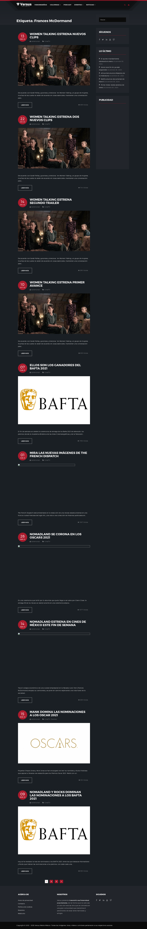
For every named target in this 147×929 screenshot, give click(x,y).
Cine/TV (47, 41)
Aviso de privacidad (25, 900)
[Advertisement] (112, 136)
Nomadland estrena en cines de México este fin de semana (58, 623)
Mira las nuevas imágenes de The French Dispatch (58, 454)
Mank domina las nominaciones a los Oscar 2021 (57, 713)
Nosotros (21, 910)
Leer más (25, 105)
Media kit (21, 913)
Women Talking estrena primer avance (57, 284)
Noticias (90, 5)
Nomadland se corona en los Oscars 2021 (55, 535)
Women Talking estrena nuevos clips (58, 35)
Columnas (55, 5)
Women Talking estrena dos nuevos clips (54, 118)
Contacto (21, 903)
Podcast (67, 5)
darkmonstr (35, 41)
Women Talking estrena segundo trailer (51, 201)
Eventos (78, 5)
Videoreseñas (40, 5)
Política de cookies (25, 907)
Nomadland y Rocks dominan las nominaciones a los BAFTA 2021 (56, 795)
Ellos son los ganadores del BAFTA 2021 (55, 366)
